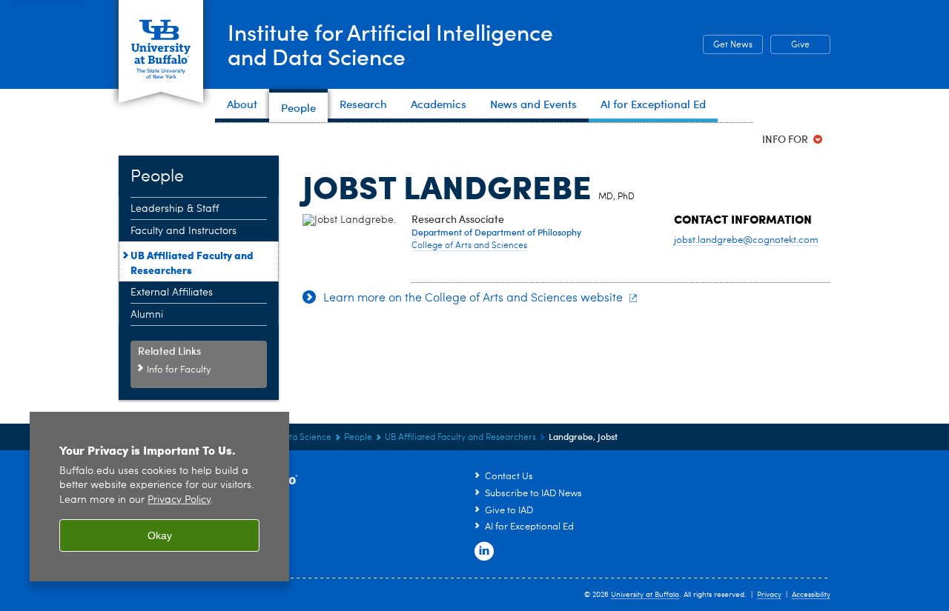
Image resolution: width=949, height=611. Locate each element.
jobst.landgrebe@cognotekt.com (746, 240)
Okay (160, 535)
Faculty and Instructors (183, 231)
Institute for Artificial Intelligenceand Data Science (390, 43)
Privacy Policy (179, 500)
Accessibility (811, 594)
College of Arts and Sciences (469, 245)
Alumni (146, 315)
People (358, 437)
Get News (728, 45)
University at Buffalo (645, 594)
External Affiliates (171, 292)
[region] (159, 496)
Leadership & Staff (174, 209)
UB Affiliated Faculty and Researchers (192, 262)
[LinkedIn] (484, 551)
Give (800, 45)
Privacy (769, 594)
